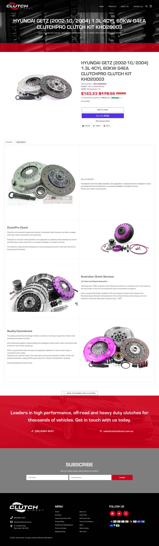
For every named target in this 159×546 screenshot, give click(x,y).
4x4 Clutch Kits (85, 518)
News (81, 525)
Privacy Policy (59, 521)
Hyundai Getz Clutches (52, 33)
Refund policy (84, 528)
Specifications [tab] (21, 142)
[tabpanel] (79, 263)
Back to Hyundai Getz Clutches (81, 393)
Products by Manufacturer (64, 525)
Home (40, 33)
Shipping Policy (60, 531)
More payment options (103, 121)
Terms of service (60, 528)
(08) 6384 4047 (44, 431)
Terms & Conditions (86, 521)
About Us (83, 511)
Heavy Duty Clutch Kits (63, 518)
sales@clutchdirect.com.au (118, 431)
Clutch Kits (83, 515)
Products (58, 515)
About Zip (83, 531)
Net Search (48, 538)
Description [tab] (9, 142)
